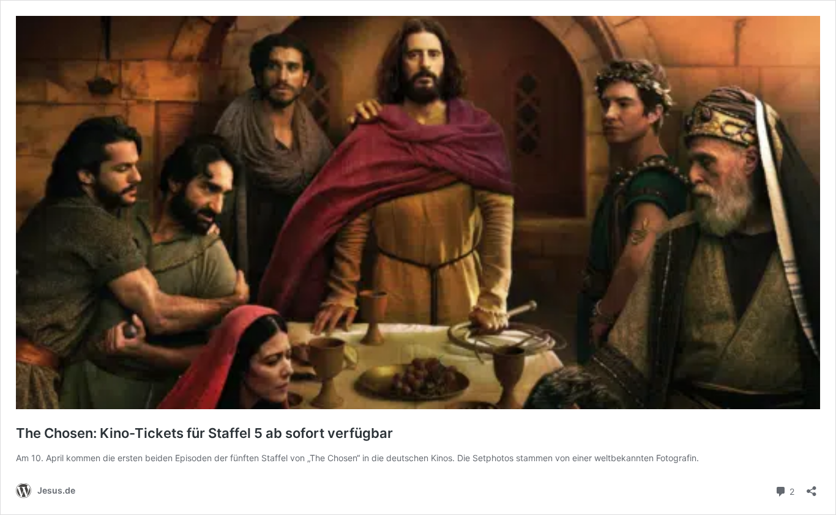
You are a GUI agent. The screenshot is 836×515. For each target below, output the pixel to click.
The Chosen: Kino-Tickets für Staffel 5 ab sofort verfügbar (204, 433)
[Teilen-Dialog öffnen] (811, 487)
